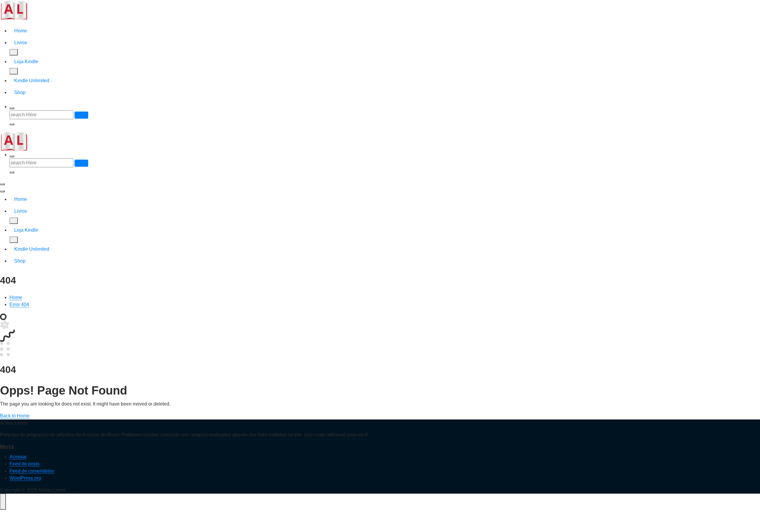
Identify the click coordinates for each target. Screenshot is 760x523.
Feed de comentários (32, 470)
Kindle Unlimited (31, 80)
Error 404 (19, 304)
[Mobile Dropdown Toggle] (14, 52)
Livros (20, 42)
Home (20, 30)
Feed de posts (24, 463)
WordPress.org (25, 478)
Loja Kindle (26, 61)
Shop (20, 92)
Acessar (18, 456)
